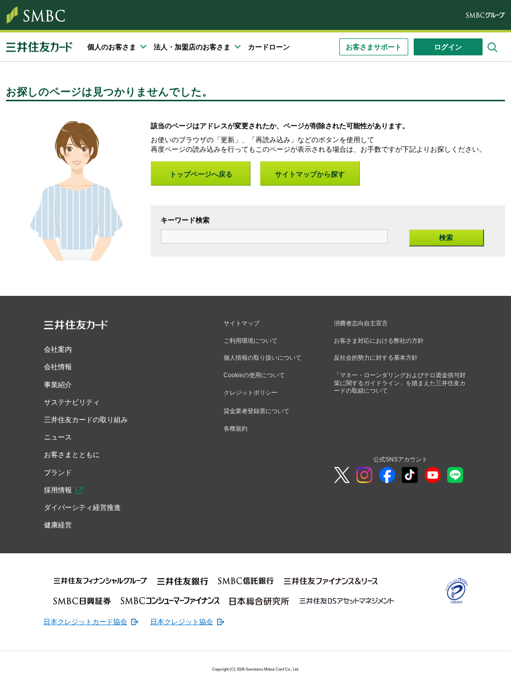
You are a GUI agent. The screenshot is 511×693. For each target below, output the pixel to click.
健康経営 (58, 525)
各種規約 (236, 428)
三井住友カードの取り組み (86, 420)
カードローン (269, 47)
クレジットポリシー (250, 392)
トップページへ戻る (201, 174)
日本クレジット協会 (181, 622)
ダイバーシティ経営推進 (82, 507)
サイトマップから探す (310, 174)
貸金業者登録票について (256, 411)
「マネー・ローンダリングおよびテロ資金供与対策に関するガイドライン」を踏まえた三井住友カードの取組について (400, 383)
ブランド (58, 472)
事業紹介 (58, 385)
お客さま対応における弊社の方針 (379, 340)
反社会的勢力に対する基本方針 (376, 357)
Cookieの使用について (254, 375)
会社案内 (58, 349)
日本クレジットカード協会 (85, 622)
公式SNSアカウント (400, 459)
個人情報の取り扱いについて (262, 357)
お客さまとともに (72, 455)
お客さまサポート (374, 47)
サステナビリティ (72, 402)
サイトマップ (241, 323)
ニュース (58, 437)
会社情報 (58, 367)
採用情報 (58, 490)
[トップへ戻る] (446, 678)
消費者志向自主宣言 (361, 323)
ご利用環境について (250, 340)
